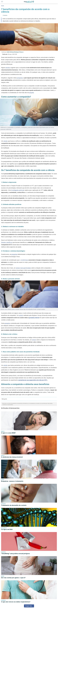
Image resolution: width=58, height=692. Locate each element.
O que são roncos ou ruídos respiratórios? (15, 602)
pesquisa (7, 323)
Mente (2, 431)
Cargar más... (29, 606)
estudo (6, 141)
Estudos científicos (6, 242)
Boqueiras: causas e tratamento (12, 481)
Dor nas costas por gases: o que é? (13, 578)
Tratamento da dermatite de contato (13, 505)
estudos (8, 67)
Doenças (3, 503)
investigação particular (17, 190)
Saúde (2, 5)
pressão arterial (34, 317)
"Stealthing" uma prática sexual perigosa (15, 553)
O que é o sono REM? (8, 433)
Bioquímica (4, 527)
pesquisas (20, 78)
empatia (31, 92)
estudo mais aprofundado (23, 268)
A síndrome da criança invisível (12, 457)
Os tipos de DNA (7, 529)
